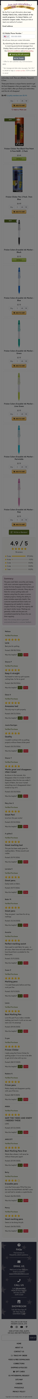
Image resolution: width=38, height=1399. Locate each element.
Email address (8, 26)
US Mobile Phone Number (13, 33)
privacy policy (28, 51)
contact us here (20, 71)
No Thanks (20, 58)
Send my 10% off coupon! (20, 54)
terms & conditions (13, 51)
